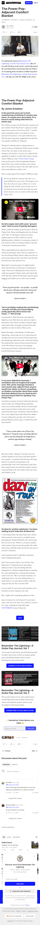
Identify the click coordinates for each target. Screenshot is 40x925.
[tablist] (10, 764)
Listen (36, 27)
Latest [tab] (9, 837)
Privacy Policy (21, 899)
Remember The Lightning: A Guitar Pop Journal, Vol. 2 (16, 62)
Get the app (29, 916)
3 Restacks (24, 737)
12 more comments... (8, 827)
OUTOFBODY (7, 608)
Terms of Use (30, 895)
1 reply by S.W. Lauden (15, 798)
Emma (8, 782)
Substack (10, 921)
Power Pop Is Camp (26, 158)
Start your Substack (15, 916)
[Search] (36, 837)
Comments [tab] (6, 764)
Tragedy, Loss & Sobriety (10, 845)
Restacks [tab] (14, 764)
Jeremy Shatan (10, 805)
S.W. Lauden (9, 26)
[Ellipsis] (37, 782)
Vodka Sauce (7, 842)
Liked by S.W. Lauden (13, 785)
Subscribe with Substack (21, 891)
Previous (7, 751)
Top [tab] (4, 837)
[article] (20, 846)
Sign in (36, 3)
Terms (24, 911)
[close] (34, 856)
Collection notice (32, 911)
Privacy (18, 911)
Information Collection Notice (26, 897)
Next (33, 751)
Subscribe (29, 3)
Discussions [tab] (16, 837)
